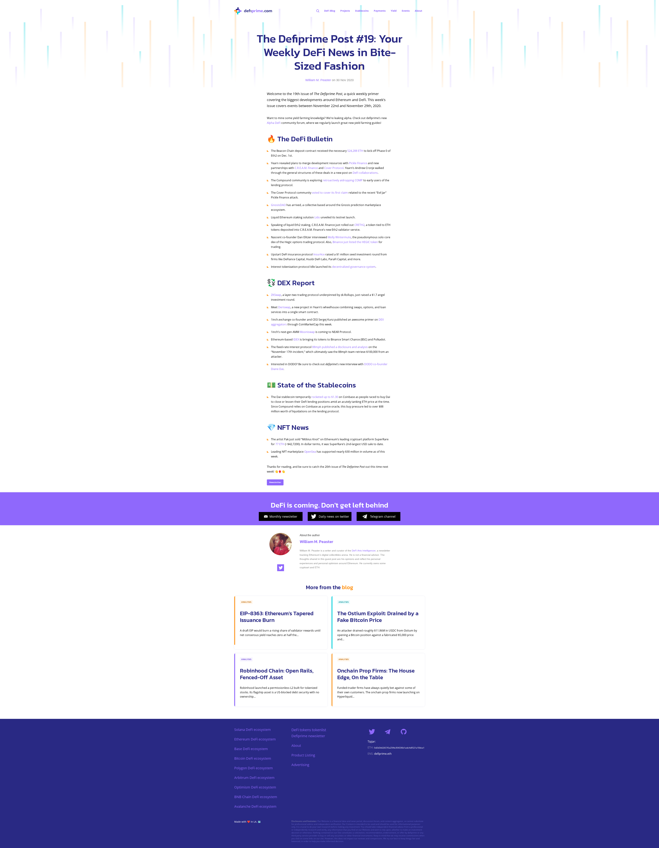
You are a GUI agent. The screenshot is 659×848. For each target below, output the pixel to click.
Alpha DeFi (274, 123)
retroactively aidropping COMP (343, 180)
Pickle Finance (358, 163)
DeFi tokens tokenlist (308, 729)
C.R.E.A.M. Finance (306, 168)
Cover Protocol (334, 168)
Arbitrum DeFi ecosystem (254, 777)
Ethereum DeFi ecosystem (255, 739)
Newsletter (275, 482)
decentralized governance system (353, 267)
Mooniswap (307, 332)
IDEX (296, 339)
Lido (317, 217)
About (296, 745)
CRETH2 (359, 225)
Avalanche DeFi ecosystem (255, 806)
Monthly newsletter (283, 516)
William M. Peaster (318, 80)
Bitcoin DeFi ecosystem (252, 758)
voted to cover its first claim (330, 193)
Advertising (300, 764)
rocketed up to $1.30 (324, 397)
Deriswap (284, 307)
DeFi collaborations (365, 173)
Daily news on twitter (334, 516)
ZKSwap (276, 295)
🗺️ (259, 821)
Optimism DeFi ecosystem (255, 787)
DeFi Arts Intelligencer (363, 550)
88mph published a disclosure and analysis (340, 347)
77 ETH (279, 444)
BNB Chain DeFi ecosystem (255, 796)
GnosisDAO (278, 205)
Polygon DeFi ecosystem (253, 768)
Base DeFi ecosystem (251, 748)
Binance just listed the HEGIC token (355, 242)
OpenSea (310, 452)
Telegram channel (383, 516)
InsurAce (319, 254)
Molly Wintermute (339, 237)
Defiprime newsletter (308, 736)
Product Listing (303, 755)
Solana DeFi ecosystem (252, 729)
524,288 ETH (355, 151)
